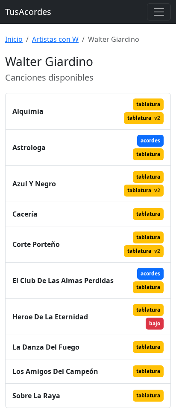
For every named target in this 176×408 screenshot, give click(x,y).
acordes (150, 140)
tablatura (148, 104)
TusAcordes (28, 11)
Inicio (14, 39)
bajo (154, 323)
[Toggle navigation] (159, 11)
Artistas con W (55, 39)
